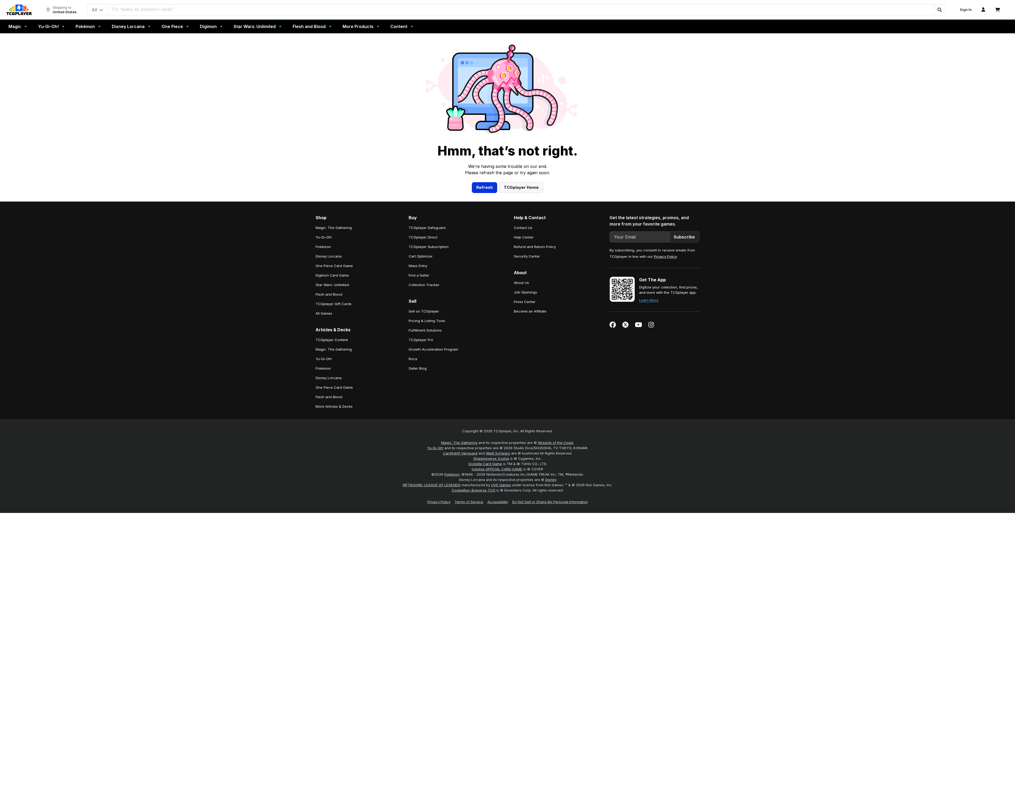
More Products (358, 26)
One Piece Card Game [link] (334, 266)
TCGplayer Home (521, 187)
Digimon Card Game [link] (332, 275)
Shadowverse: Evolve (491, 458)
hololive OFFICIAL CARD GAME (497, 469)
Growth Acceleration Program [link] (433, 349)
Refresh (484, 187)
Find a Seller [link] (419, 275)
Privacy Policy (665, 256)
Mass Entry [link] (418, 266)
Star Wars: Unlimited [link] (332, 285)
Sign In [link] (966, 10)
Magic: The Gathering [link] (334, 228)
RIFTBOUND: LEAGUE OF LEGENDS (431, 485)
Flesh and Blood (309, 26)
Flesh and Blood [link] (329, 294)
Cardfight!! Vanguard (460, 453)
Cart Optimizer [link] (421, 256)
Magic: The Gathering (459, 442)
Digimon (208, 26)
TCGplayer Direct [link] (423, 237)
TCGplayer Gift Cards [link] (334, 304)
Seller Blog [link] (418, 368)
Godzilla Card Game (485, 464)
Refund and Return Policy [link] (535, 247)
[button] (939, 9)
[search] (521, 9)
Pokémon (85, 26)
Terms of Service (469, 502)
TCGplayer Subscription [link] (429, 247)
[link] (19, 9)
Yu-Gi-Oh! (48, 26)
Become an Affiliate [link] (530, 311)
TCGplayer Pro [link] (421, 340)
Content (398, 26)
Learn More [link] (648, 300)
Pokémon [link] (323, 247)
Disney (550, 480)
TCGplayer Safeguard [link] (427, 228)
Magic (14, 26)
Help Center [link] (524, 237)
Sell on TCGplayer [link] (424, 311)
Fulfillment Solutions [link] (425, 330)
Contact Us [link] (523, 228)
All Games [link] (324, 313)
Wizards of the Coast (555, 442)
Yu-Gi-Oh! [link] (324, 237)
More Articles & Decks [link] (334, 406)
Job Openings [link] (525, 292)
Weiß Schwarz (498, 453)
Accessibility (497, 502)
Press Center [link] (525, 302)
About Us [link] (521, 283)
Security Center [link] (527, 256)
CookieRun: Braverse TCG (473, 490)
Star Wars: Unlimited (255, 26)
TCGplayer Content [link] (332, 340)
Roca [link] (413, 359)
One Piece (172, 26)
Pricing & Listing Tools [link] (427, 321)
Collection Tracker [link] (424, 285)
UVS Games (501, 485)
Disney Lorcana (128, 26)
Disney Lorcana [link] (329, 256)
